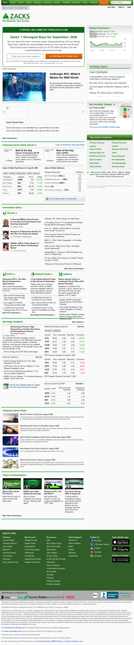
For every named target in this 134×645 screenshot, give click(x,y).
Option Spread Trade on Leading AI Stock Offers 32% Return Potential (71, 281)
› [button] (82, 111)
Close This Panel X (9, 69)
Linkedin (97, 548)
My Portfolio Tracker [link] (101, 104)
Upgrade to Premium (32, 562)
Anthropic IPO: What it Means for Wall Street (106, 93)
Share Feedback (74, 543)
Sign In (121, 7)
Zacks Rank (7, 546)
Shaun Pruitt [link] (18, 227)
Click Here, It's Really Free (63, 56)
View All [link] (38, 357)
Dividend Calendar (53, 584)
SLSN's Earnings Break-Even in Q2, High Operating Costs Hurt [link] (19, 362)
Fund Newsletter (118, 160)
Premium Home (118, 167)
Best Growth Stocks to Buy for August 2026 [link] (37, 460)
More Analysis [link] (77, 322)
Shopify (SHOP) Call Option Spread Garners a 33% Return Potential (71, 302)
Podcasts (93, 2)
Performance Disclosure (56, 568)
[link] (16, 18)
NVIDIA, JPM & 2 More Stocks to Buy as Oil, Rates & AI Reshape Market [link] (24, 245)
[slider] (43, 118)
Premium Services (10, 543)
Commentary (8, 556)
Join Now (111, 7)
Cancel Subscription (32, 550)
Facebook (98, 541)
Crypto (28, 2)
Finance (57, 2)
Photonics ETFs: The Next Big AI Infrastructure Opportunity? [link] (14, 281)
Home (5, 2)
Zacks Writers (52, 553)
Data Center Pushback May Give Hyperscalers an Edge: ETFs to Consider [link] (14, 298)
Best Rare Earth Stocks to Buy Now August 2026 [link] (39, 426)
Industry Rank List (97, 153)
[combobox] (23, 386)
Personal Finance (9, 553)
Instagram (98, 556)
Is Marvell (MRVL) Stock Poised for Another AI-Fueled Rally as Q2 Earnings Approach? (107, 78)
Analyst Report (79, 175)
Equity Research (118, 156)
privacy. (37, 63)
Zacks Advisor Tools (10, 562)
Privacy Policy (52, 556)
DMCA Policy (56, 641)
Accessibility (51, 572)
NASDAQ (93, 34)
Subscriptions (30, 546)
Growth (12, 173)
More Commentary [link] (10, 138)
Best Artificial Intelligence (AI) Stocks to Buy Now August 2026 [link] (45, 437)
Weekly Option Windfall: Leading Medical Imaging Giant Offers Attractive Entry (72, 316)
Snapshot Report (79, 179)
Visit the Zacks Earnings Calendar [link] (23, 387)
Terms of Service (53, 565)
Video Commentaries (14, 475)
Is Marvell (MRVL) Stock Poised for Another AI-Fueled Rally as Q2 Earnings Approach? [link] (25, 221)
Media (70, 546)
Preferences (29, 553)
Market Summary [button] (98, 28)
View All (80, 327)
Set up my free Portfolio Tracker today (104, 127)
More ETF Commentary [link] (11, 313)
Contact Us (72, 540)
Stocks (13, 2)
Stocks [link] (11, 213)
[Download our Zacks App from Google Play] (121, 549)
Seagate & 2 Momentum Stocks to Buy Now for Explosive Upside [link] (25, 232)
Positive (48, 331)
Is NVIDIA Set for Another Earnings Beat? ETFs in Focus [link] (15, 309)
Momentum (21, 173)
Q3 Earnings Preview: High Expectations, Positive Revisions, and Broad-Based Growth (25, 329)
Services (104, 2)
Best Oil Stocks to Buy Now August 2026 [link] (36, 414)
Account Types (8, 540)
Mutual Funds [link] (43, 274)
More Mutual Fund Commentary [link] (42, 315)
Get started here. (15, 8)
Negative (56, 331)
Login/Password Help (33, 559)
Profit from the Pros (98, 156)
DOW (92, 32)
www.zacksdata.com (13, 631)
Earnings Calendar (53, 581)
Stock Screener (96, 160)
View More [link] (79, 384)
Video (85, 2)
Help (129, 7)
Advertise (72, 553)
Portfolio (66, 2)
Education (76, 2)
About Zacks (51, 550)
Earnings (37, 2)
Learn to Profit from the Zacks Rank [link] (70, 145)
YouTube (97, 552)
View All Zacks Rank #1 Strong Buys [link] (63, 199)
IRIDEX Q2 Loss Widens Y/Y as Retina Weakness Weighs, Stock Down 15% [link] (23, 377)
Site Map (50, 575)
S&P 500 (93, 37)
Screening (47, 2)
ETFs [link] (10, 274)
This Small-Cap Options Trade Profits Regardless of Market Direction (71, 309)
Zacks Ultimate (95, 167)
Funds (20, 2)
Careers (71, 550)
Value (5, 173)
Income (36, 173)
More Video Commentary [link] (12, 516)
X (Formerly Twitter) (101, 544)
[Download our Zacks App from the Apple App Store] (121, 545)
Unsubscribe (29, 556)
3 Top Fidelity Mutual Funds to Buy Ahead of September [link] (43, 280)
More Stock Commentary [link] (73, 269)
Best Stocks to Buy (54, 543)
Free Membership (119, 163)
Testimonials (73, 556)
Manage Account (31, 540)
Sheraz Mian (10, 336)
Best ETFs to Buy (53, 546)
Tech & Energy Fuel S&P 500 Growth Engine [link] (21, 352)
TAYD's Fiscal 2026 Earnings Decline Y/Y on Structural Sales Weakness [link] (21, 372)
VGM (30, 173)
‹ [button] (4, 111)
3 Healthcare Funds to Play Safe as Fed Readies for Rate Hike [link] (43, 310)
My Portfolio (94, 163)
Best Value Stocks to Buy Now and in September (108, 83)
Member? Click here (51, 63)
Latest (92, 72)
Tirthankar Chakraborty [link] (22, 237)
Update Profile (30, 543)
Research (6, 550)
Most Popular (102, 72)
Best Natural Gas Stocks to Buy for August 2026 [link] (39, 448)
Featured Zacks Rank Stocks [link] (19, 145)
